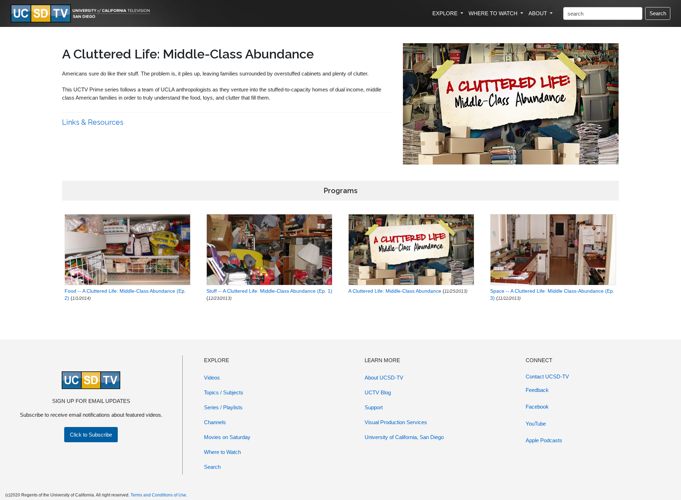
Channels (215, 422)
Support (374, 407)
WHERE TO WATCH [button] (494, 13)
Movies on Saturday (227, 437)
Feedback (537, 390)
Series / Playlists (223, 407)
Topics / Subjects (223, 392)
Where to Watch (222, 452)
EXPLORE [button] (445, 13)
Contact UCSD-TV (547, 376)
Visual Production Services (396, 422)
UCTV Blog (378, 392)
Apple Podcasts (544, 440)
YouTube (536, 424)
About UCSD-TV (384, 378)
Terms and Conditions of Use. (159, 495)
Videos (212, 378)
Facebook (537, 407)
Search (657, 13)
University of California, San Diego (404, 437)
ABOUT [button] (538, 13)
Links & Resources (93, 122)
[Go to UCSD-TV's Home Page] (82, 13)
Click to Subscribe (91, 435)
